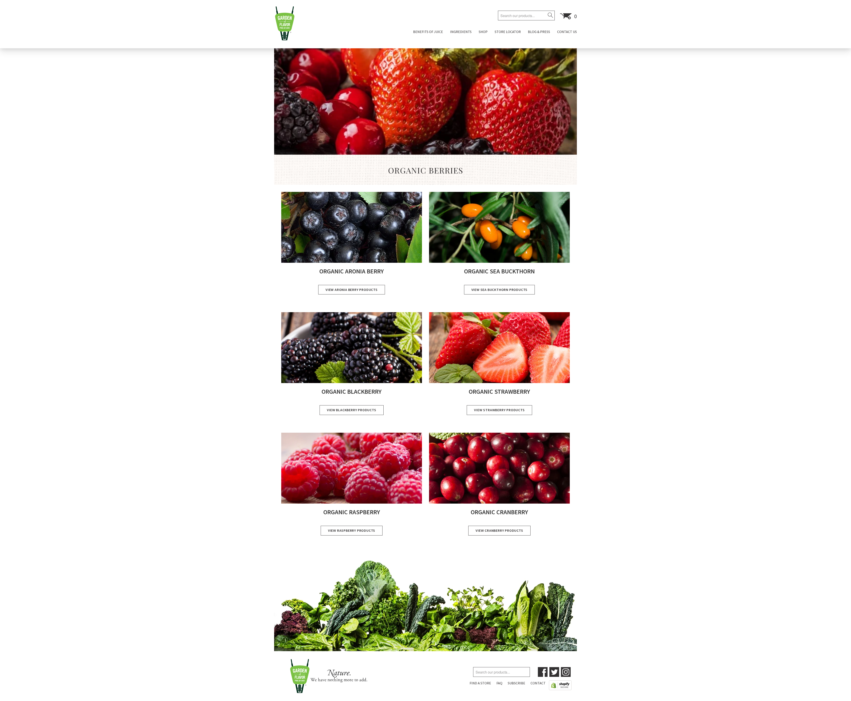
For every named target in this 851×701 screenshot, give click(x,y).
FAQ (499, 683)
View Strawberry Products (499, 410)
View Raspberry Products (351, 530)
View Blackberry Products (351, 410)
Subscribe (516, 683)
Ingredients (461, 31)
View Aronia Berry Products (352, 289)
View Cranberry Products (499, 530)
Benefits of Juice (428, 31)
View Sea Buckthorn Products (499, 289)
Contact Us (567, 31)
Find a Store (480, 683)
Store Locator (508, 31)
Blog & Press (539, 31)
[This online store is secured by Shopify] (560, 686)
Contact (538, 683)
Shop (483, 31)
